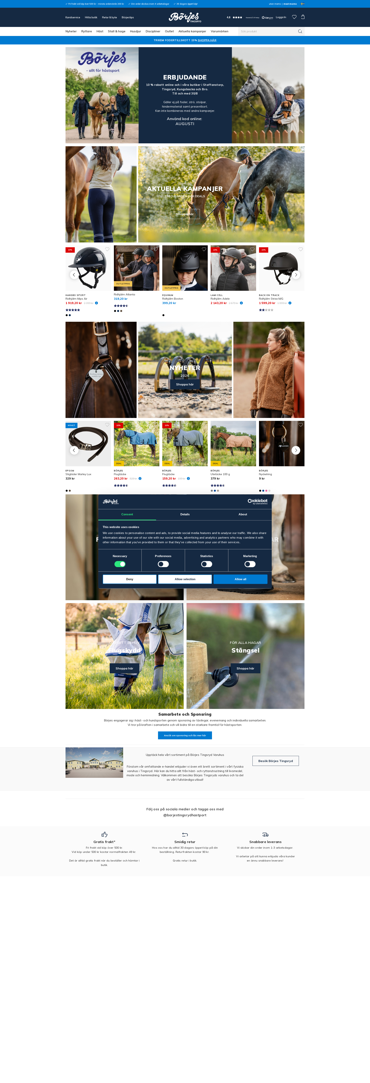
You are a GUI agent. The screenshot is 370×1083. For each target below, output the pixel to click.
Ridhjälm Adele (220, 298)
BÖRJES (118, 470)
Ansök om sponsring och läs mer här (185, 735)
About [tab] (243, 514)
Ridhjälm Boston (172, 298)
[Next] (296, 274)
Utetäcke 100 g (220, 474)
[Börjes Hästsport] (185, 17)
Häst (100, 31)
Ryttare (86, 31)
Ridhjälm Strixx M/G (271, 298)
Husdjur (135, 31)
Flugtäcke (120, 474)
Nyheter (71, 31)
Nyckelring (265, 474)
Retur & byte (109, 17)
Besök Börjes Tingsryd (275, 761)
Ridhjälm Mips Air (76, 298)
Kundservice (73, 17)
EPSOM (70, 470)
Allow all (240, 579)
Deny (129, 579)
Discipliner (153, 31)
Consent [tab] (127, 514)
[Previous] (74, 274)
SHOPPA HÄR (207, 40)
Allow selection (185, 579)
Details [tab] (185, 514)
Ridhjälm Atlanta (124, 294)
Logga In (281, 17)
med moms (290, 4)
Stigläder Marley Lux (78, 474)
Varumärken (219, 31)
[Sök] (300, 31)
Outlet (169, 31)
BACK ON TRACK (269, 295)
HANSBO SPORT (76, 295)
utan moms (275, 4)
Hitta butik (91, 17)
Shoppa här (185, 214)
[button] (250, 17)
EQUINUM (167, 295)
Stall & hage (116, 31)
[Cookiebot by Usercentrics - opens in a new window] (250, 502)
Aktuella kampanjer (192, 31)
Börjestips (128, 17)
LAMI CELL (217, 295)
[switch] (163, 564)
